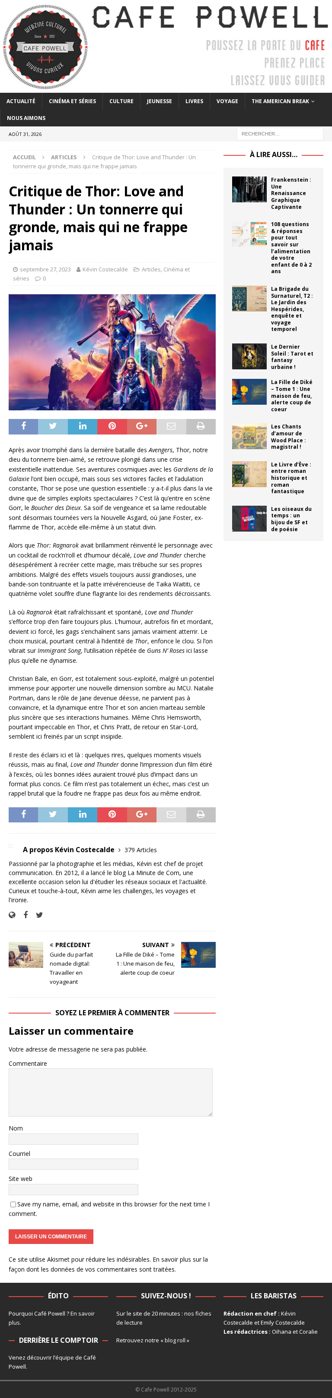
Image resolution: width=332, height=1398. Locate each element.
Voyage (227, 101)
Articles (151, 269)
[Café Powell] (166, 88)
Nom (16, 1128)
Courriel (19, 1153)
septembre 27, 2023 (45, 269)
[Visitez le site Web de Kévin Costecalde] (12, 915)
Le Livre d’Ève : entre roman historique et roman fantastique (291, 478)
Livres (194, 101)
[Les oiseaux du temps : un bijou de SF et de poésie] (249, 519)
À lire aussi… (273, 154)
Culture (121, 101)
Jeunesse (159, 101)
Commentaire (28, 1063)
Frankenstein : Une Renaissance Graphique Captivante (291, 193)
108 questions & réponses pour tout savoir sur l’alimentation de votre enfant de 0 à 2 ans (291, 247)
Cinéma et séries (72, 101)
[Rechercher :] (280, 133)
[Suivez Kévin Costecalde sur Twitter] (36, 915)
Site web (20, 1178)
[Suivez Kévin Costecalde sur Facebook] (22, 915)
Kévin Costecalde (105, 269)
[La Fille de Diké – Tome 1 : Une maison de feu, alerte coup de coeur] (249, 392)
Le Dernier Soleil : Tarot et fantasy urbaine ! (292, 357)
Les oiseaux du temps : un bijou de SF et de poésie (291, 519)
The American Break (280, 101)
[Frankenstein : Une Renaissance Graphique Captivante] (249, 189)
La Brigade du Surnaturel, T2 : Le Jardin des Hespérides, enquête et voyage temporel (292, 309)
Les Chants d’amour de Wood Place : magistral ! (288, 436)
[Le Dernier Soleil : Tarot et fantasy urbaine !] (249, 356)
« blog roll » (174, 1340)
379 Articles (140, 850)
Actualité (20, 101)
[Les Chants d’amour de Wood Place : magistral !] (249, 436)
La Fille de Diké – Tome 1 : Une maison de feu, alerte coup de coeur (292, 395)
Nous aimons (26, 118)
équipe (64, 1357)
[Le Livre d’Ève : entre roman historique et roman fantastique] (249, 474)
